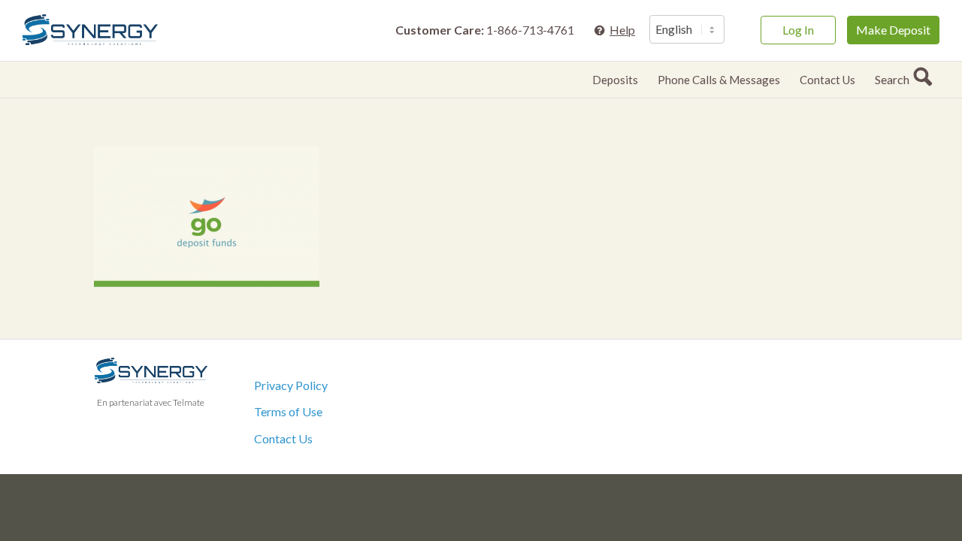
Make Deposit (893, 30)
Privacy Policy (291, 385)
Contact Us (283, 438)
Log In (798, 30)
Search (894, 79)
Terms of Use (288, 411)
